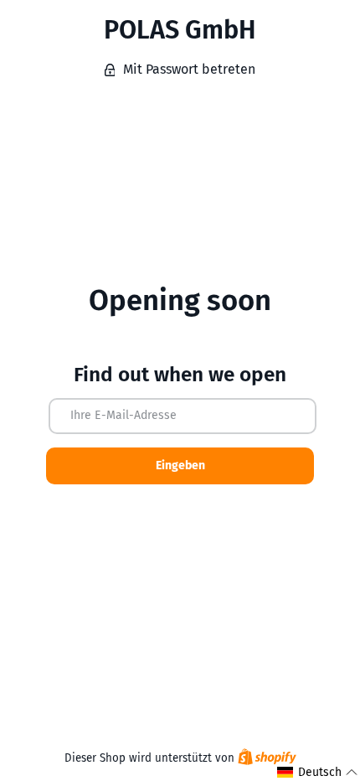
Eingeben (180, 465)
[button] (317, 772)
